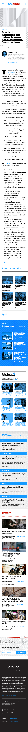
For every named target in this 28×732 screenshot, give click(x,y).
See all (14, 379)
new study (11, 72)
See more (23, 514)
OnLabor (14, 3)
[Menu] (2, 4)
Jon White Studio (14, 721)
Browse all (22, 326)
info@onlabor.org (14, 718)
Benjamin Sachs (12, 52)
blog (8, 163)
